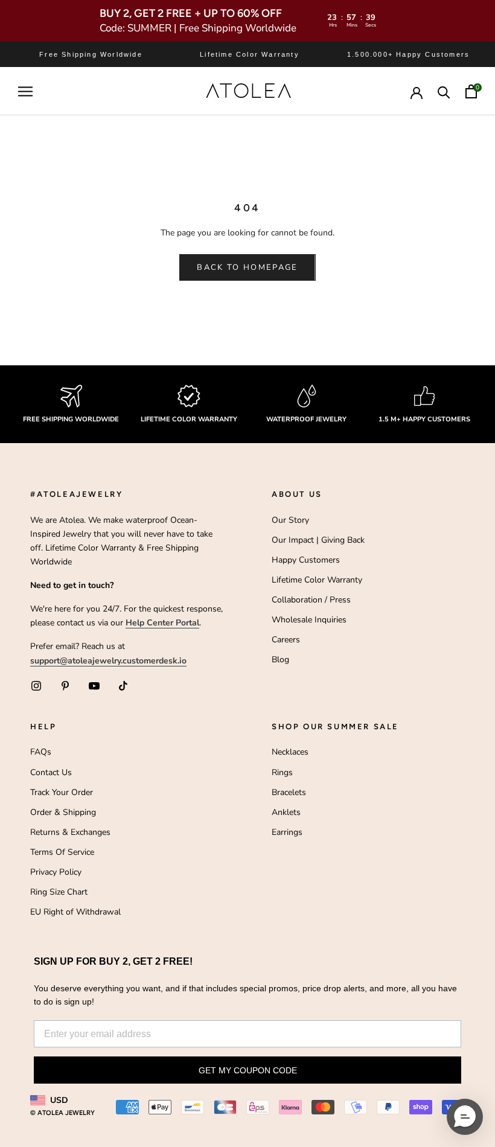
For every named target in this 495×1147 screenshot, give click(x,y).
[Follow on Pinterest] (65, 686)
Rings (282, 772)
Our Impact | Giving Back (318, 540)
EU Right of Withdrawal (75, 912)
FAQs (40, 752)
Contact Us (51, 772)
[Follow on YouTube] (94, 686)
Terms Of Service (62, 852)
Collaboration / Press (311, 599)
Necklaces (290, 752)
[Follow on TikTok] (123, 686)
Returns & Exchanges (70, 832)
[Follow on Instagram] (36, 686)
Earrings (287, 832)
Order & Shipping (63, 812)
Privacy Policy (55, 872)
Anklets (286, 812)
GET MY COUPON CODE (248, 1070)
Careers (286, 639)
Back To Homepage (247, 267)
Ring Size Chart (59, 892)
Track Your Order (61, 792)
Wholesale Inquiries (309, 619)
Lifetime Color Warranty (317, 580)
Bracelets (289, 792)
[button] (465, 1117)
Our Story (290, 520)
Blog (280, 659)
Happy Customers (306, 560)
